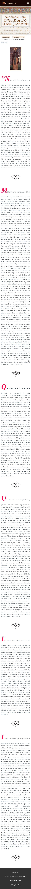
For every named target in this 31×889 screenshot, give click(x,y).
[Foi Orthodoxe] (9, 3)
